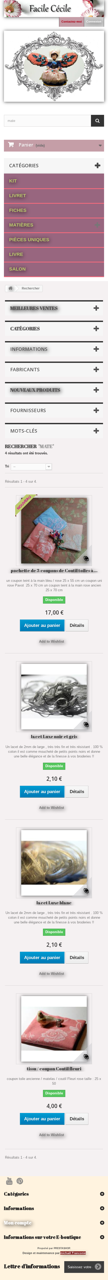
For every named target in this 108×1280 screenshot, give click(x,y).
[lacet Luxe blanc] (54, 863)
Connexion (93, 21)
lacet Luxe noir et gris (54, 736)
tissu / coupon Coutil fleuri (54, 1069)
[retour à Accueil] (10, 288)
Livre (16, 254)
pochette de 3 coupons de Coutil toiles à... (54, 570)
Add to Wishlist (51, 641)
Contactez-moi (71, 21)
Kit (13, 181)
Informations (28, 349)
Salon (17, 269)
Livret (17, 195)
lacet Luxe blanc (54, 903)
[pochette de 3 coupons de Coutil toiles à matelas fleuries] (54, 530)
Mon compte (17, 1222)
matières (21, 225)
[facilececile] (54, 66)
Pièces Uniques (29, 239)
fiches (17, 210)
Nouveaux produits (35, 390)
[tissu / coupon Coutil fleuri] (54, 1029)
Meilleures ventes (34, 308)
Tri (7, 466)
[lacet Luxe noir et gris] (54, 696)
